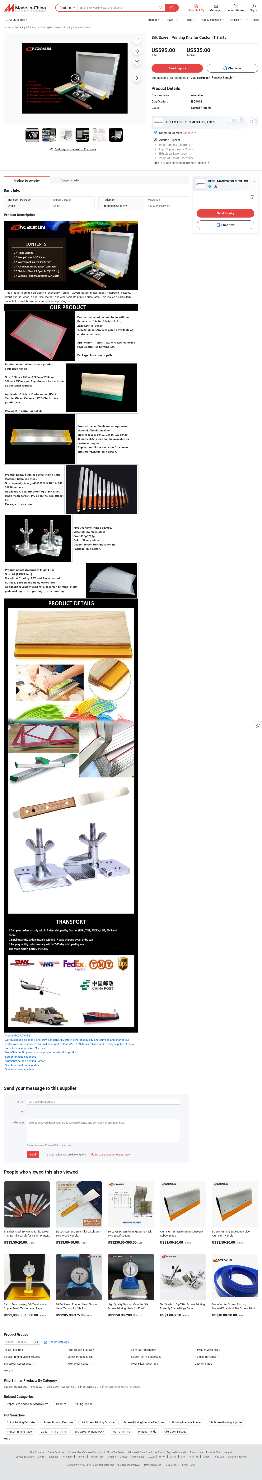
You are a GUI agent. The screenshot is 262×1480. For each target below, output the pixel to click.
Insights (228, 1452)
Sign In (157, 163)
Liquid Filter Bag (13, 1350)
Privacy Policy (188, 1464)
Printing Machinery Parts (77, 27)
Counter (61, 1404)
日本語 (173, 1456)
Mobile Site (214, 1452)
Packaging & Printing (25, 27)
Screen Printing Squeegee (146, 1356)
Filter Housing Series (80, 1350)
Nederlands (138, 1456)
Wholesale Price (136, 1452)
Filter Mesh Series (78, 1363)
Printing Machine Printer (186, 1422)
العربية (151, 1456)
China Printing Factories (21, 1422)
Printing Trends (147, 1431)
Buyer (170, 20)
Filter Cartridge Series (143, 1350)
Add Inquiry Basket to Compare (75, 149)
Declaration (171, 1464)
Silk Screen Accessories (17, 1363)
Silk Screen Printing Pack (89, 1431)
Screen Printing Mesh (80, 1356)
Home (7, 27)
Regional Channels (176, 1452)
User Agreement (152, 1464)
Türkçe (206, 1456)
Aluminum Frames (205, 1356)
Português (67, 1456)
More (7, 1438)
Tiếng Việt (218, 1456)
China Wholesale (115, 1452)
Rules (255, 20)
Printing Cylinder (83, 1404)
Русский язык (97, 1456)
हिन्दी (182, 1456)
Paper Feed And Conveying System (27, 1404)
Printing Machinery (50, 27)
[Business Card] (252, 197)
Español (53, 1456)
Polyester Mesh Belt (206, 1350)
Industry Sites (156, 1452)
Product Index (197, 1452)
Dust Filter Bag (203, 1363)
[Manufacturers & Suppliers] (25, 8)
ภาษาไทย (194, 1456)
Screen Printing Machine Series (22, 1356)
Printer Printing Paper (20, 1431)
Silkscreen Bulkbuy (175, 1431)
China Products (56, 1452)
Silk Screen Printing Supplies (225, 1422)
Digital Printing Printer (54, 1431)
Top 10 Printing (121, 1431)
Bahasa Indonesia (237, 1456)
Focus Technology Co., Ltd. (106, 1464)
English (41, 1456)
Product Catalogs (58, 1342)
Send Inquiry (177, 68)
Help (189, 20)
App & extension (211, 20)
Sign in (254, 10)
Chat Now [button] (234, 68)
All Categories (17, 20)
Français (81, 1456)
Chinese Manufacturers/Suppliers (85, 1452)
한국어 (162, 1456)
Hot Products (37, 1452)
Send (33, 1154)
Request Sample (222, 77)
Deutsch (124, 1456)
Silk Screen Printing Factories (98, 1422)
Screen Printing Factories (58, 1422)
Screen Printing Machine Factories (144, 1422)
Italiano (112, 1456)
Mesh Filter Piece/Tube (144, 1363)
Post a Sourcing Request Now (110, 1154)
